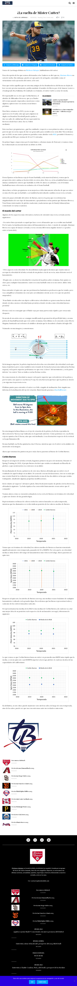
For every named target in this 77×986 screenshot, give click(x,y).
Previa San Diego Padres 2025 (20, 776)
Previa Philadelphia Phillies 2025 (21, 791)
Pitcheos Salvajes (32, 70)
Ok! (32, 982)
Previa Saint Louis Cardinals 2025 (21, 799)
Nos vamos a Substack (18, 760)
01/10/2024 (38, 958)
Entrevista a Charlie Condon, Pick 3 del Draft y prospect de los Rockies (38, 968)
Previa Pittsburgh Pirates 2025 (21, 807)
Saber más (42, 982)
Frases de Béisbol (38, 953)
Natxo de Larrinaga (21, 17)
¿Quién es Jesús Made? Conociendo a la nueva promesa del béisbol (63, 102)
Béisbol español (38, 941)
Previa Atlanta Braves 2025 (19, 822)
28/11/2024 (38, 946)
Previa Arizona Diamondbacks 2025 (22, 768)
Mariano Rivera (66, 75)
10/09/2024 (38, 970)
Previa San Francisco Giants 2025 (21, 784)
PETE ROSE (38, 956)
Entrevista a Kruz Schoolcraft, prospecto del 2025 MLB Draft (38, 944)
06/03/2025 (55, 106)
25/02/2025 (55, 115)
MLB (54, 134)
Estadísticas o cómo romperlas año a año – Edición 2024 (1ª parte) (63, 111)
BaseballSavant (60, 390)
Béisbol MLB (38, 929)
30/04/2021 (33, 17)
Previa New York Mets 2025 (20, 814)
